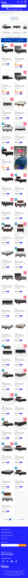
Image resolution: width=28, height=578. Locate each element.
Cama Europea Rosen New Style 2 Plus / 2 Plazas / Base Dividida (19, 384)
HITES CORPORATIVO (7, 535)
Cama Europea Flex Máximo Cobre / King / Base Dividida (20, 335)
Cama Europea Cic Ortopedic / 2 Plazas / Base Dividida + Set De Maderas (20, 213)
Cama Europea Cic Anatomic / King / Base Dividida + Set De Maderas (7, 237)
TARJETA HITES (5, 529)
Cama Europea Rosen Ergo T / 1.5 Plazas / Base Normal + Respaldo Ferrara (20, 237)
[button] (18, 2)
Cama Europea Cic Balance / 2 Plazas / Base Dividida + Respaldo (20, 262)
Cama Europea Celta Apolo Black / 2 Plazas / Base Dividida (7, 188)
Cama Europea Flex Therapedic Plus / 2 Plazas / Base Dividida (6, 482)
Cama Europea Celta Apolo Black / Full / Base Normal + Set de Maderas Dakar (20, 482)
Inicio (2, 12)
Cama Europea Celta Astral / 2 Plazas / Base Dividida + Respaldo (20, 59)
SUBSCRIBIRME (22, 545)
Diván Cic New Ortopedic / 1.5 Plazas (7, 86)
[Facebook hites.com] (7, 561)
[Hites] (4, 2)
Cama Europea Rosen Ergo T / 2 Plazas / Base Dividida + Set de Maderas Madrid (7, 457)
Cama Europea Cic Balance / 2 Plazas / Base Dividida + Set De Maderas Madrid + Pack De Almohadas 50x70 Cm (7, 137)
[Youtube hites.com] (12, 561)
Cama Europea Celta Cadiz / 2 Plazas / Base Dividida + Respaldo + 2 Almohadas (7, 59)
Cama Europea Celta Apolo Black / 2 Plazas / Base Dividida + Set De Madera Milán (7, 433)
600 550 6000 (7, 554)
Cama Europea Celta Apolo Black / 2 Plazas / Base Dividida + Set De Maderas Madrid (7, 384)
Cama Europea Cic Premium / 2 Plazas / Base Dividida (6, 311)
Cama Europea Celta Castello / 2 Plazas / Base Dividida (20, 286)
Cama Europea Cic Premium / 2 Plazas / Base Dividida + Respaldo (6, 359)
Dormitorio (6, 12)
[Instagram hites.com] (3, 561)
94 (18, 519)
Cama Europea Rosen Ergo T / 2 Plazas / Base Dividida (7, 408)
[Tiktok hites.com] (16, 561)
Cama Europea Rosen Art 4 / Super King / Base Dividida (20, 137)
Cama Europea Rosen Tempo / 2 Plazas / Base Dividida (20, 359)
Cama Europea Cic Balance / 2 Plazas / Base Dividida (7, 335)
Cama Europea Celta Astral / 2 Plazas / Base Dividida (20, 311)
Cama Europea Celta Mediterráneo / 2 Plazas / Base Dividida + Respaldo (20, 86)
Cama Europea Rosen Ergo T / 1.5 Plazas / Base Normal (19, 433)
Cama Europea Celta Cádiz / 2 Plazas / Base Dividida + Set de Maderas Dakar (20, 408)
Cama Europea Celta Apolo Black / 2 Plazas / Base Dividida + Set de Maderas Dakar (20, 457)
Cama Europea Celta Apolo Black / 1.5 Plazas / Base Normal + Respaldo (7, 162)
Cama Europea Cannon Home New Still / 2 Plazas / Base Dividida (7, 262)
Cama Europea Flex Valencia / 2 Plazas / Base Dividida (20, 113)
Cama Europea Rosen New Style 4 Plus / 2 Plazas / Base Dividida (6, 113)
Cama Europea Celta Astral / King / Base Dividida (6, 213)
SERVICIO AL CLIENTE (7, 532)
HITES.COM (4, 538)
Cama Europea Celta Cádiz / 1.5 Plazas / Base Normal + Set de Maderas (20, 188)
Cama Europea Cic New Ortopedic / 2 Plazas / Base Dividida (7, 286)
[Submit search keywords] (26, 6)
